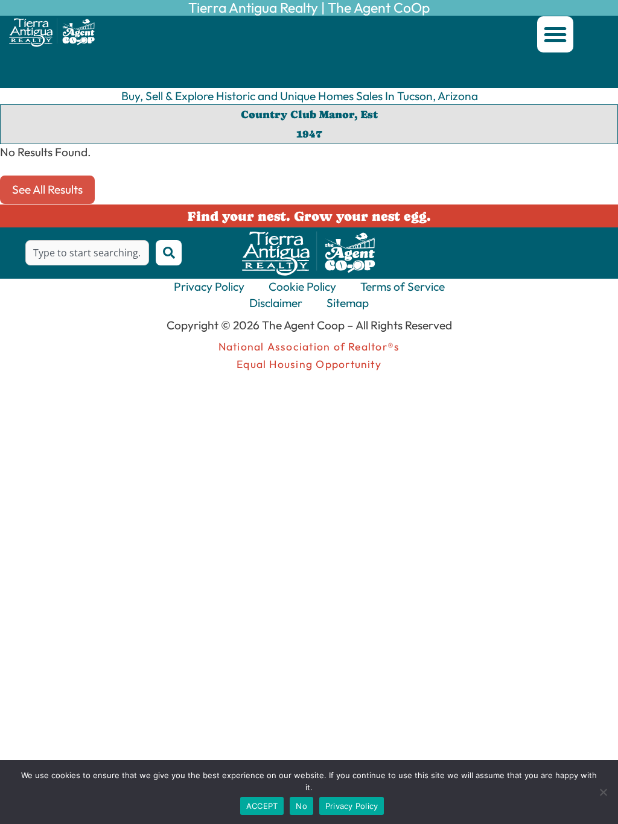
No (301, 806)
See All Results (47, 189)
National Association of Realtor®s (309, 346)
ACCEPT (262, 806)
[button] (555, 34)
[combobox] (87, 252)
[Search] (169, 252)
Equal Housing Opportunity (309, 364)
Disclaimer (275, 303)
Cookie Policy (302, 286)
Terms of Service (402, 286)
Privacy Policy (209, 286)
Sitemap (348, 303)
